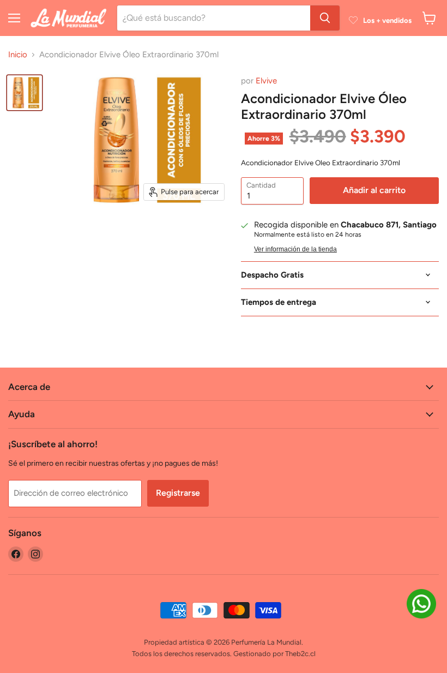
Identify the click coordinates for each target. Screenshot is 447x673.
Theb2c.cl (300, 654)
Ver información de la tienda (295, 249)
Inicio (17, 54)
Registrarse (178, 493)
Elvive (266, 81)
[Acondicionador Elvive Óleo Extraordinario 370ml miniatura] (24, 92)
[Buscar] (325, 18)
